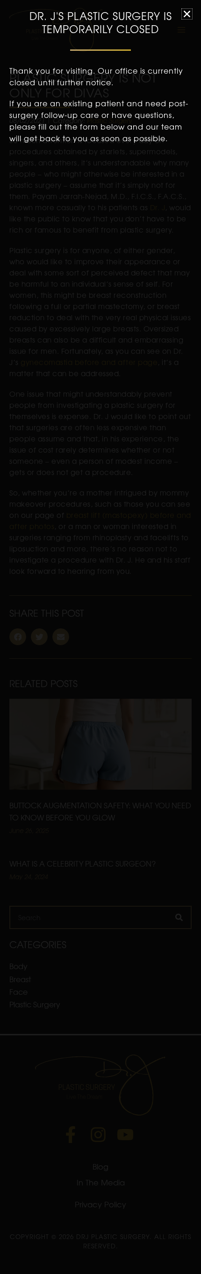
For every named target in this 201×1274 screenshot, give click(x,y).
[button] (187, 14)
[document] (100, 637)
